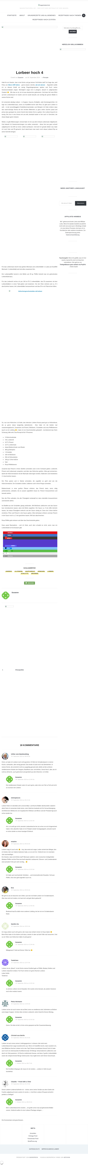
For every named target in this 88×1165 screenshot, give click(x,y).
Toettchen (14, 960)
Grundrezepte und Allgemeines (42, 15)
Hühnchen (41, 571)
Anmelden (33, 1133)
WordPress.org (32, 1141)
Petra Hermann (16, 1001)
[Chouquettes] (9, 670)
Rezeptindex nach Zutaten (44, 19)
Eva (12, 888)
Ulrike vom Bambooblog (20, 754)
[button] (9, 532)
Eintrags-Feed (33, 1136)
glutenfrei (18, 571)
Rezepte (45, 77)
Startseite (11, 15)
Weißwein (34, 573)
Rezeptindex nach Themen (69, 15)
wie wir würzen (40, 85)
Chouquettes (19, 670)
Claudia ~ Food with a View (21, 1082)
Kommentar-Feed (33, 1138)
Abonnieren (80, 203)
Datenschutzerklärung (72, 235)
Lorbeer (50, 571)
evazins (14, 841)
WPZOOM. (67, 1157)
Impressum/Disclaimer (50, 1149)
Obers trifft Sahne (14, 85)
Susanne (20, 77)
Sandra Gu (15, 924)
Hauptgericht (30, 571)
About (22, 15)
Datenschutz (34, 1149)
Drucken (31, 583)
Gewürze (9, 571)
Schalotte (24, 573)
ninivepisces (15, 798)
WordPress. (33, 1157)
